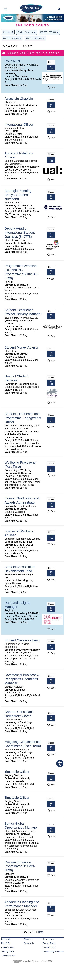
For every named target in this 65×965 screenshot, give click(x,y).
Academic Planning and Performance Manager (22, 904)
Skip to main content (12, 2)
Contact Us (29, 943)
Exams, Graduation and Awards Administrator (22, 500)
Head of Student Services (16, 378)
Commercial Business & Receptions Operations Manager (22, 679)
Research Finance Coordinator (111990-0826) (20, 866)
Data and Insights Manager (17, 605)
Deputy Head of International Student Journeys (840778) (20, 232)
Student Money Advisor (21, 347)
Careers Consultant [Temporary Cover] (19, 714)
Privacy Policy (49, 943)
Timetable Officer (17, 772)
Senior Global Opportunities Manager (21, 826)
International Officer (19, 124)
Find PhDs (5, 943)
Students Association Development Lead (20, 569)
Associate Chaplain (19, 98)
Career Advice (7, 947)
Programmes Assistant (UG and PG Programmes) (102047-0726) (21, 272)
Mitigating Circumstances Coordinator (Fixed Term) (23, 744)
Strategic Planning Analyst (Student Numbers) (18, 195)
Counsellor (12, 61)
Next (40, 932)
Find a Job (5, 939)
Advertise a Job (8, 955)
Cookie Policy (49, 947)
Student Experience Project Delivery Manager (23, 312)
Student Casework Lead (22, 640)
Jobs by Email (7, 951)
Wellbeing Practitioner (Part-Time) (21, 464)
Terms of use (48, 939)
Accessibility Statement (53, 951)
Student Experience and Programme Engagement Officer (23, 418)
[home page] (31, 12)
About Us (28, 939)
